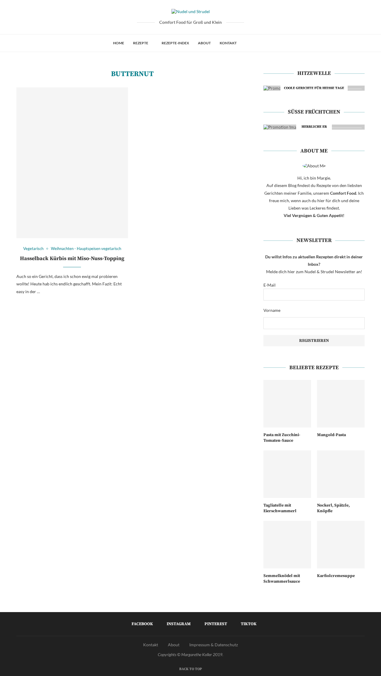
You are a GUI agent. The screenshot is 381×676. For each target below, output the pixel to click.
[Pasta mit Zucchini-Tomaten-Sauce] (287, 403)
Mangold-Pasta (331, 435)
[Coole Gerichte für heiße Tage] (314, 88)
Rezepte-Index (175, 43)
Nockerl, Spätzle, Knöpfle (333, 508)
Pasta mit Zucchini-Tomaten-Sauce (281, 438)
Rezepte (140, 43)
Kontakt (228, 43)
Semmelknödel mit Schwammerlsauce (281, 578)
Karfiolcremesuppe (336, 575)
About (204, 43)
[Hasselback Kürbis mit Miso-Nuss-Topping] (72, 162)
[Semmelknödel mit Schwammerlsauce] (287, 544)
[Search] (265, 43)
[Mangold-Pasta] (341, 403)
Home (118, 43)
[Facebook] (247, 43)
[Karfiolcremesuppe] (341, 544)
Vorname (271, 310)
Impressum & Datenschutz (213, 644)
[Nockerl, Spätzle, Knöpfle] (341, 474)
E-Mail (269, 284)
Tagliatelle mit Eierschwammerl (279, 508)
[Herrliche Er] (314, 127)
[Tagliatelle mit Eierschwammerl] (287, 474)
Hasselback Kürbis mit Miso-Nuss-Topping (72, 258)
